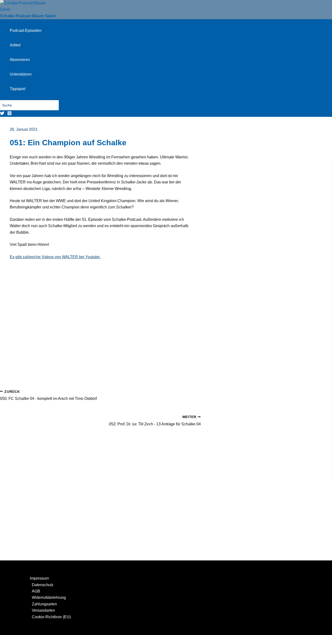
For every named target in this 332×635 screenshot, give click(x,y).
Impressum (39, 578)
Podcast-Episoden (26, 30)
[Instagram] (9, 114)
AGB (36, 591)
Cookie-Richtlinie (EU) (51, 617)
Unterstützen (21, 74)
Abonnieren (20, 60)
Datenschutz (42, 585)
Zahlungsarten (44, 604)
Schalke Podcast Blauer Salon (28, 16)
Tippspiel (18, 89)
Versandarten (43, 610)
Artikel (15, 45)
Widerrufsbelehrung (49, 597)
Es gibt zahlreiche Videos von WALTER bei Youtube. (55, 257)
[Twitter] (2, 114)
